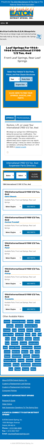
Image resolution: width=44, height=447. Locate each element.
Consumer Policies (9, 390)
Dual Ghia (19, 334)
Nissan (7, 356)
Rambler (29, 360)
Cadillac (10, 326)
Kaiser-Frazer (27, 347)
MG (31, 352)
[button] (3, 23)
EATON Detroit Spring (22, 13)
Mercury (25, 352)
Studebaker (25, 364)
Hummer (14, 343)
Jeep (5, 347)
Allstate (7, 321)
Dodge (37, 330)
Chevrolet (19, 326)
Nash (37, 352)
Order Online (7, 404)
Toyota (17, 369)
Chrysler (7, 330)
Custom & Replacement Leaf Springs (16, 383)
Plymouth (35, 356)
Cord (14, 330)
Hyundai (23, 343)
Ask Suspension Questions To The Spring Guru (20, 407)
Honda (20, 339)
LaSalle (37, 347)
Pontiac (21, 360)
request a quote (20, 147)
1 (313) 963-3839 (15, 428)
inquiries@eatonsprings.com (18, 433)
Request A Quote (8, 400)
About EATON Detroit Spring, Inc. (14, 380)
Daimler (21, 330)
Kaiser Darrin (15, 347)
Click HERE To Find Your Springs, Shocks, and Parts (20, 95)
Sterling (16, 364)
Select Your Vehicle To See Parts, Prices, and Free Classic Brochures (20, 73)
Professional (23, 118)
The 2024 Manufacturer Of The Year (24, 2)
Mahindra (15, 352)
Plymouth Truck (10, 360)
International (33, 343)
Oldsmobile (16, 356)
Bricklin (30, 321)
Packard (26, 356)
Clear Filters (34, 175)
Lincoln (7, 352)
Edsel (28, 334)
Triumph (25, 369)
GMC (13, 339)
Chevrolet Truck (31, 326)
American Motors (18, 321)
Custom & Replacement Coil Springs (16, 387)
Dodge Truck (8, 334)
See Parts (31, 206)
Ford (34, 334)
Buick (37, 321)
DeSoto (30, 330)
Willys (33, 369)
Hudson (28, 339)
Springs (10, 118)
